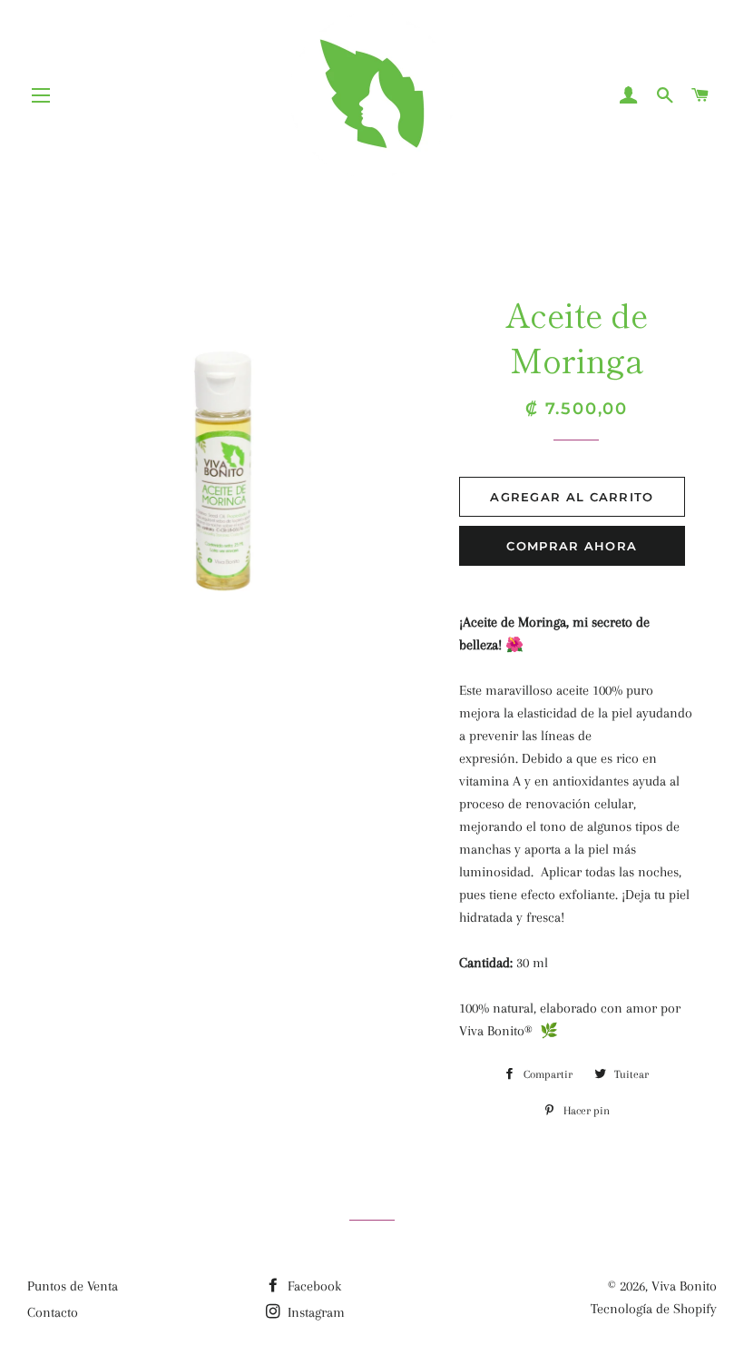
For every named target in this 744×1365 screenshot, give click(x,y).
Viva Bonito (684, 1286)
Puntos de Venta (72, 1286)
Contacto (52, 1312)
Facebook (312, 1286)
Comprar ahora (571, 546)
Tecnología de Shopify (654, 1309)
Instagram (314, 1312)
